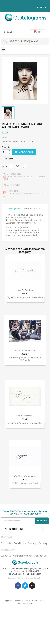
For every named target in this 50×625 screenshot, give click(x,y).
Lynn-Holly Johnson (25, 416)
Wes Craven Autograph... (25, 476)
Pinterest (24, 166)
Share (11, 166)
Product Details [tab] (32, 208)
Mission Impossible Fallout (25, 350)
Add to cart (23, 152)
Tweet (17, 166)
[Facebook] (18, 585)
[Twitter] (25, 585)
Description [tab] (14, 208)
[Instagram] (32, 585)
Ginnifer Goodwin (25, 290)
